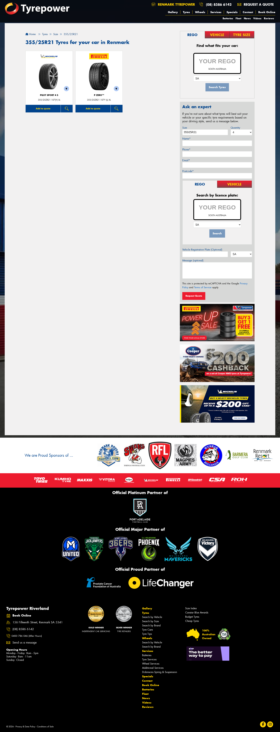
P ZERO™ (99, 95)
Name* (186, 138)
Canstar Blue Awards (196, 612)
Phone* (186, 149)
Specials (232, 12)
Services (215, 12)
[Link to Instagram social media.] (270, 724)
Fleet (238, 18)
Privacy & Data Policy (25, 726)
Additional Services (152, 668)
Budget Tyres (192, 616)
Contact (248, 12)
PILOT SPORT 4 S (49, 95)
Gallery (173, 12)
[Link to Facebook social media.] (263, 724)
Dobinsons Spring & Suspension (159, 672)
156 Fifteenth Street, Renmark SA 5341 (37, 622)
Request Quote (194, 295)
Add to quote (43, 108)
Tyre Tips (147, 634)
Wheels (200, 12)
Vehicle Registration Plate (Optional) (202, 249)
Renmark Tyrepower (176, 4)
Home (32, 34)
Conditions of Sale (45, 726)
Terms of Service (202, 287)
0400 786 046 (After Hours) (27, 636)
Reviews (269, 18)
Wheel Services (150, 663)
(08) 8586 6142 (219, 4)
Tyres (186, 12)
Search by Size (150, 621)
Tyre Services (149, 659)
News (247, 18)
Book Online (266, 12)
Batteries (228, 18)
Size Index (191, 608)
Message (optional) (193, 260)
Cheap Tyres (192, 621)
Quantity (235, 127)
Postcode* (188, 171)
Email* (186, 160)
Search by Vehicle (152, 617)
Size (184, 127)
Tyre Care (147, 629)
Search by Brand (151, 625)
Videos (257, 18)
